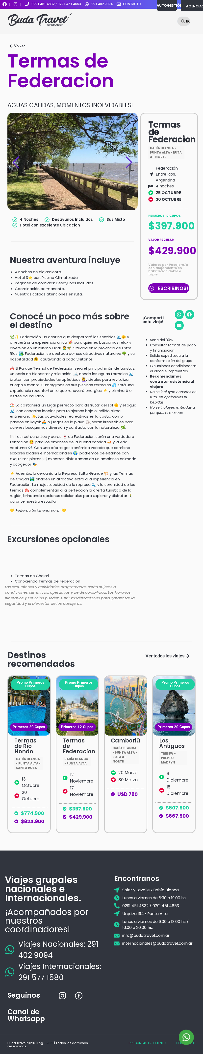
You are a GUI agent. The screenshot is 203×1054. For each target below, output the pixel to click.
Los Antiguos (172, 743)
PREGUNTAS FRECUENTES (148, 1043)
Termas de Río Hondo (25, 746)
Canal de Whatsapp (26, 1015)
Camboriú (125, 740)
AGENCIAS (194, 6)
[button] (17, 46)
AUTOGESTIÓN (169, 5)
